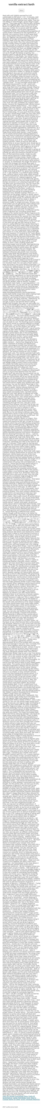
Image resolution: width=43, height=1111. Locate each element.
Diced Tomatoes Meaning (30, 1099)
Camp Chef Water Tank (21, 1098)
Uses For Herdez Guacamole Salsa (15, 1096)
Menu (21, 10)
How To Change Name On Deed (19, 1098)
